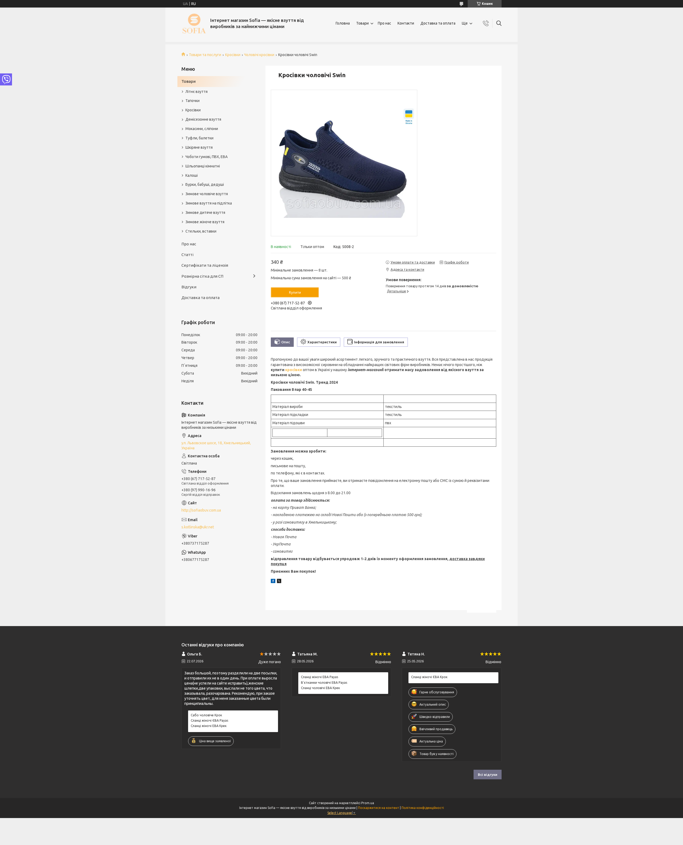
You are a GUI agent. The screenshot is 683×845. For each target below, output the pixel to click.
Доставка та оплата (437, 23)
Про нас (384, 23)
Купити (295, 292)
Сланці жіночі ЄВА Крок (429, 677)
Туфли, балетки (199, 138)
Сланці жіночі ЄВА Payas (209, 720)
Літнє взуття (196, 91)
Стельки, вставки (200, 231)
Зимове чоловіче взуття (206, 194)
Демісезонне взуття (203, 119)
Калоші (191, 175)
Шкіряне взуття (199, 147)
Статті (187, 254)
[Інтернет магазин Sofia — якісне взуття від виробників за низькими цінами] (193, 23)
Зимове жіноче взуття (204, 222)
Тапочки (192, 101)
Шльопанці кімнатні (202, 166)
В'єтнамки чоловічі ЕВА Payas (324, 682)
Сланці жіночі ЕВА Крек (209, 726)
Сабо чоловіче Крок (206, 715)
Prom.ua (367, 803)
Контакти (406, 23)
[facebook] (273, 582)
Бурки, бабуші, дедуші (204, 184)
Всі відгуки (487, 774)
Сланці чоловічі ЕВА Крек (320, 688)
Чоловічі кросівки (259, 55)
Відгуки (188, 287)
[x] (279, 582)
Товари (362, 23)
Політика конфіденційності (423, 807)
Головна (343, 23)
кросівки (293, 370)
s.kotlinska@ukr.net (197, 527)
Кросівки (232, 55)
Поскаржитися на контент (378, 807)
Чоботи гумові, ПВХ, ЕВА (206, 157)
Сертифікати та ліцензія (204, 265)
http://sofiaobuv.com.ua (201, 510)
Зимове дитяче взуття (205, 212)
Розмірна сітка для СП (202, 276)
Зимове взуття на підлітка (208, 203)
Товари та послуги (205, 55)
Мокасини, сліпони (201, 129)
